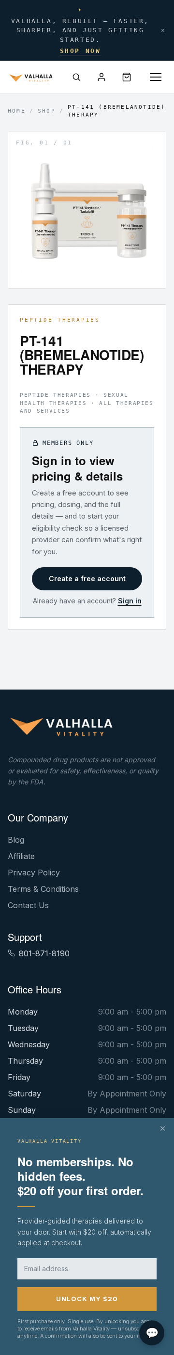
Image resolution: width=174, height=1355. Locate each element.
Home (17, 111)
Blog (16, 840)
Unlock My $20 (87, 1299)
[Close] (162, 1128)
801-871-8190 (44, 953)
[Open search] (76, 77)
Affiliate (21, 856)
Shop (47, 111)
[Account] (101, 77)
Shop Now (80, 50)
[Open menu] (155, 77)
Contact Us (28, 905)
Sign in (130, 601)
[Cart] (126, 77)
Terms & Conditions (43, 889)
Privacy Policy (34, 872)
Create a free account (87, 578)
